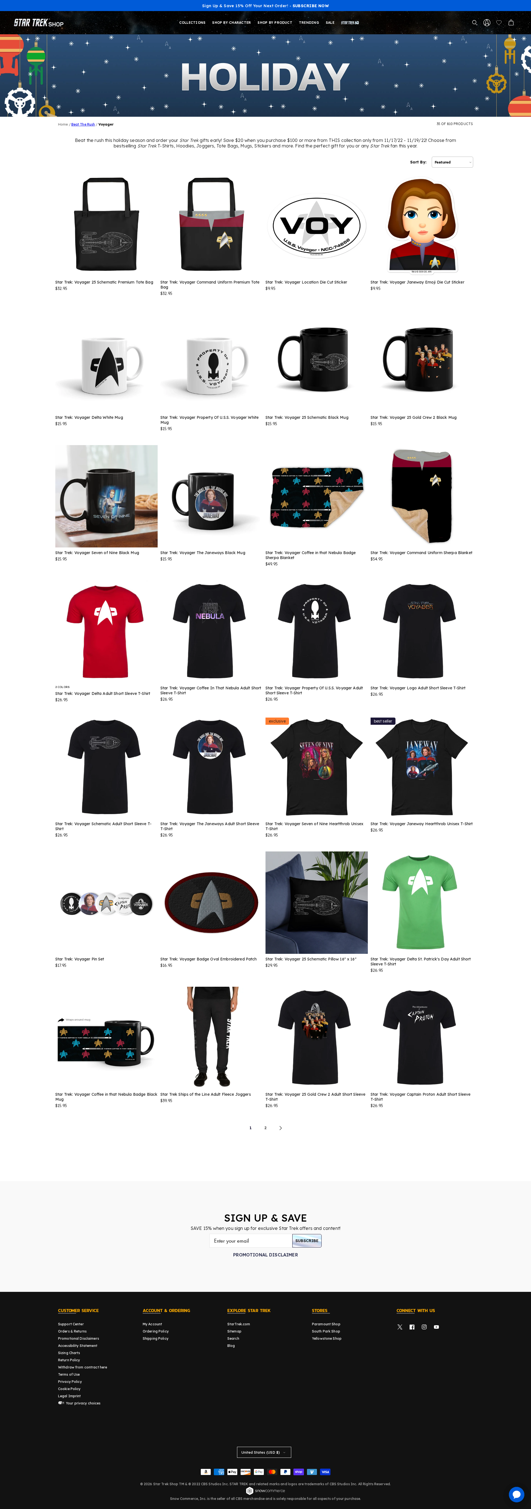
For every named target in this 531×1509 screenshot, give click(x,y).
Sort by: (418, 162)
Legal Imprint (69, 1396)
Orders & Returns (72, 1331)
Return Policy (69, 1360)
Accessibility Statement (77, 1346)
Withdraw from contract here (82, 1367)
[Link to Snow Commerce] (265, 1494)
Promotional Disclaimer (265, 1255)
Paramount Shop (326, 1324)
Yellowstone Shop (327, 1338)
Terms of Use (69, 1374)
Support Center (71, 1324)
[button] (474, 23)
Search (233, 1338)
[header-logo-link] (40, 23)
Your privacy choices (83, 1403)
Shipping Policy (155, 1338)
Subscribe (307, 1240)
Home (63, 124)
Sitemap (234, 1331)
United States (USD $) (260, 1452)
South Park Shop (326, 1331)
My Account (152, 1324)
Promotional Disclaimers (78, 1338)
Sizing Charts (69, 1353)
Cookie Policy (69, 1389)
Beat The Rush (83, 124)
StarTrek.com (238, 1324)
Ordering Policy (156, 1331)
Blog (231, 1346)
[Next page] (280, 1128)
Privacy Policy (70, 1382)
